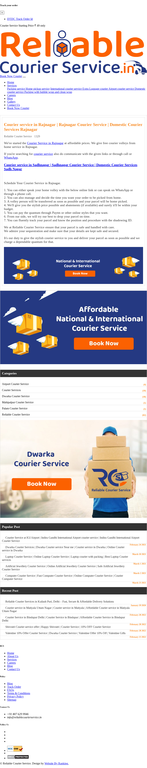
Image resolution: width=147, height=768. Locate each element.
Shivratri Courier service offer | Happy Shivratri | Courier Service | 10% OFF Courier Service (58, 626)
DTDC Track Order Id (20, 18)
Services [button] (12, 85)
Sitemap (11, 699)
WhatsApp (11, 157)
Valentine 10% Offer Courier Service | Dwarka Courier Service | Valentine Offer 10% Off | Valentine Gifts (65, 633)
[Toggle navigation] (24, 77)
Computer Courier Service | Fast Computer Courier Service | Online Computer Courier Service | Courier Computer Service (62, 577)
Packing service (16, 88)
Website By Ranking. (56, 763)
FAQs (10, 690)
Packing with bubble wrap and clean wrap (48, 92)
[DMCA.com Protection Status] (77, 757)
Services (12, 659)
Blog (10, 98)
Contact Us (13, 104)
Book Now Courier (11, 76)
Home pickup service (38, 88)
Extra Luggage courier (95, 88)
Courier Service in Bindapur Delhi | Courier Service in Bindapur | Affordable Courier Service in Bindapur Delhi (63, 619)
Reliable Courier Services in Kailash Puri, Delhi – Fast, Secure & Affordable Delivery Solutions (59, 601)
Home (10, 82)
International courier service (66, 88)
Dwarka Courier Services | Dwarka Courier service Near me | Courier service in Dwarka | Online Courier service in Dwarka (63, 549)
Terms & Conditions (18, 693)
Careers (11, 95)
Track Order (14, 686)
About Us (12, 656)
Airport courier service (121, 88)
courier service (43, 154)
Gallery (11, 101)
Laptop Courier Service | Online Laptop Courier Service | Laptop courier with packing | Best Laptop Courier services (65, 558)
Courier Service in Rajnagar (45, 143)
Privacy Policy (15, 696)
